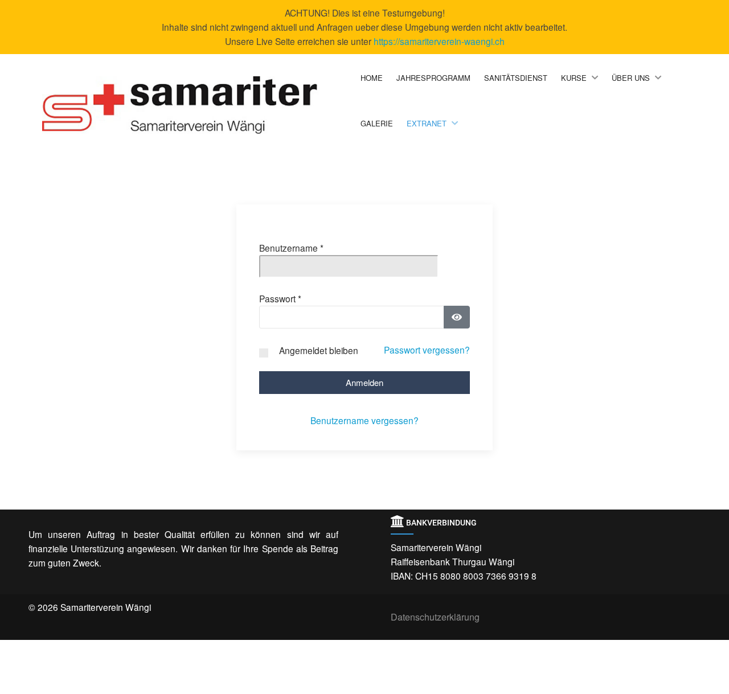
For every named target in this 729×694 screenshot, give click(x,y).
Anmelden (364, 382)
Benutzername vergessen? (364, 420)
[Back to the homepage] (198, 105)
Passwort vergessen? (427, 349)
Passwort (280, 298)
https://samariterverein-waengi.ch (439, 41)
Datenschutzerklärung (435, 616)
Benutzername (291, 247)
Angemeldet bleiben (318, 350)
